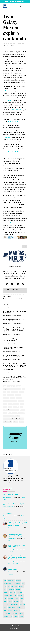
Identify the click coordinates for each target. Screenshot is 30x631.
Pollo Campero (11, 412)
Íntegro (21, 421)
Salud (5, 415)
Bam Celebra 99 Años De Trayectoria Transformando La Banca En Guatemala (14, 356)
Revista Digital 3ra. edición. (10, 494)
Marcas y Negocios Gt (11, 43)
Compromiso (11, 395)
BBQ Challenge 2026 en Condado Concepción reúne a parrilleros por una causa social (17, 524)
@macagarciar (13, 121)
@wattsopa (7, 100)
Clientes (21, 392)
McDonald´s (6, 409)
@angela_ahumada (9, 130)
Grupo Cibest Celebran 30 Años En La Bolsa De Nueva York (13, 339)
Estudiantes (21, 401)
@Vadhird (6, 137)
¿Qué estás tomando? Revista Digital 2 (14, 504)
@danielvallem (17, 110)
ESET (15, 401)
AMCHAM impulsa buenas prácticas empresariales (13, 303)
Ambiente (18, 386)
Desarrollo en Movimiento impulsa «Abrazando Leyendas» (17, 535)
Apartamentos (17, 389)
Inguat (10, 406)
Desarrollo (18, 395)
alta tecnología (11, 386)
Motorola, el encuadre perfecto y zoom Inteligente (17, 545)
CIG (8, 392)
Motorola (22, 409)
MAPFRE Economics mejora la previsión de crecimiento (14, 311)
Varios (9, 530)
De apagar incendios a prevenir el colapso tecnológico (17, 568)
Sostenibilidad (7, 418)
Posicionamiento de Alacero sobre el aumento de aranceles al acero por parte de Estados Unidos (14, 377)
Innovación (16, 406)
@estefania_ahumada (10, 151)
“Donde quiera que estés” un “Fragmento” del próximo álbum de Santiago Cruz (17, 557)
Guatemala (10, 403)
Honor (5, 406)
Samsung (10, 415)
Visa (11, 421)
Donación (6, 398)
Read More (15, 441)
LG (21, 406)
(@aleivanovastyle (9, 91)
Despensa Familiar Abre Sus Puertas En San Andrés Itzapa (14, 347)
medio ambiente (14, 409)
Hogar (21, 403)
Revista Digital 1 (7, 513)
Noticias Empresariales (13, 563)
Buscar (24, 246)
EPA (11, 401)
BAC (23, 389)
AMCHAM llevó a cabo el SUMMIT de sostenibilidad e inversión (13, 320)
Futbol (5, 403)
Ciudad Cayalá (14, 392)
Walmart (15, 421)
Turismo (11, 45)
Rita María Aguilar (7, 298)
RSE (24, 412)
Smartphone (17, 415)
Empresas (6, 401)
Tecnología (6, 45)
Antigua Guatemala (8, 389)
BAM (5, 392)
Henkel (16, 403)
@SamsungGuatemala (10, 223)
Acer (5, 386)
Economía (12, 398)
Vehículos (6, 421)
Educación (19, 398)
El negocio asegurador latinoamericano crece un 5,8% (14, 295)
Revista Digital (6, 508)
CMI (5, 395)
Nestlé (5, 412)
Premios (19, 412)
